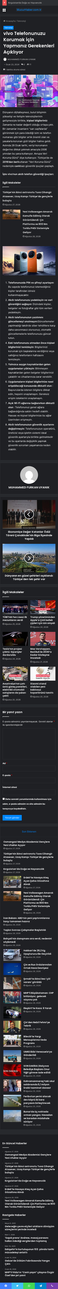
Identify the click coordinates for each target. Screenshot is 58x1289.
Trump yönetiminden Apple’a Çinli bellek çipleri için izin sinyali (42, 620)
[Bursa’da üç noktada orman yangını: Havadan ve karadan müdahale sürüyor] (12, 1116)
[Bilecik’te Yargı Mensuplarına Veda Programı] (12, 1041)
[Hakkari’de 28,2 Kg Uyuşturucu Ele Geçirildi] (12, 955)
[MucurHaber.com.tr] (29, 9)
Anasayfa (10, 21)
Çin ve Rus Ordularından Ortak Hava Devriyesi (38, 966)
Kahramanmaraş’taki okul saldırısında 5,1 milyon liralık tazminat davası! (39, 1084)
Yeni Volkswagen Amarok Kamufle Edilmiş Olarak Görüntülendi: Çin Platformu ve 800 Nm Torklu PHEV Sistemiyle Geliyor (38, 901)
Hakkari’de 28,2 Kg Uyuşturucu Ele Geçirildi (37, 952)
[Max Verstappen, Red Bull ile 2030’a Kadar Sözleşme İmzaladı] (42, 639)
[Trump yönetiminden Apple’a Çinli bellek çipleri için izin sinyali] (42, 607)
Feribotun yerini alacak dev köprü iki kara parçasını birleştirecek (37, 1100)
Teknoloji (21, 21)
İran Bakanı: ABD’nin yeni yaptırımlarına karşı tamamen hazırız (26, 919)
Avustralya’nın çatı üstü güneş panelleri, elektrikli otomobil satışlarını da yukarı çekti (15, 689)
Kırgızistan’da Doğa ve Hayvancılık (25, 2)
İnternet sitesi (10, 787)
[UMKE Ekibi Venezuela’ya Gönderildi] (12, 1056)
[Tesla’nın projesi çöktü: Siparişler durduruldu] (15, 639)
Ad (5, 763)
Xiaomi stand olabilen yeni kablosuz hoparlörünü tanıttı (41, 688)
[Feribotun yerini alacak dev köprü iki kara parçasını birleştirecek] (12, 1101)
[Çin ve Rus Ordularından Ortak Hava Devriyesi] (12, 969)
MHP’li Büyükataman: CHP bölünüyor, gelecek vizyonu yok (39, 996)
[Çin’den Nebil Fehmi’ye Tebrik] (12, 1027)
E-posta (7, 775)
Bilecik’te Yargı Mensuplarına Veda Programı (35, 1040)
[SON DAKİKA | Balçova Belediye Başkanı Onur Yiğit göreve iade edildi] (12, 1070)
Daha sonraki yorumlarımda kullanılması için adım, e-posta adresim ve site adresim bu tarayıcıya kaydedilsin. (27, 804)
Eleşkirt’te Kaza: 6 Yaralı (38, 1008)
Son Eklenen (29, 831)
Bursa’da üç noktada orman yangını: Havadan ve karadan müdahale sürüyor (38, 1116)
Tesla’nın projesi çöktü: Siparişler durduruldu (12, 651)
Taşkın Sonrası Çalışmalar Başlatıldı (24, 930)
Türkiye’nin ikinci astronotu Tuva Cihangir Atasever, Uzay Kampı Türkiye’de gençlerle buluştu (28, 196)
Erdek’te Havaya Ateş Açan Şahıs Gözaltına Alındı (36, 881)
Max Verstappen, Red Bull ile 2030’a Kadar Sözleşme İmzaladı (41, 653)
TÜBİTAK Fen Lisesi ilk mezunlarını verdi (15, 618)
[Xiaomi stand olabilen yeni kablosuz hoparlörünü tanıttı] (42, 674)
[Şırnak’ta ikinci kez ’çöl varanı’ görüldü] (12, 983)
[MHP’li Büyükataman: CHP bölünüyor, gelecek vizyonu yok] (12, 997)
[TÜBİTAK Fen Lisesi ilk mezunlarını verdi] (15, 607)
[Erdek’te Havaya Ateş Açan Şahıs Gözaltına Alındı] (12, 882)
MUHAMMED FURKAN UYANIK (22, 59)
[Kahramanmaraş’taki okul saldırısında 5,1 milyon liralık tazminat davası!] (12, 1085)
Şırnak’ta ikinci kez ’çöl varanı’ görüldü (37, 980)
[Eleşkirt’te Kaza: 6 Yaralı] (12, 1013)
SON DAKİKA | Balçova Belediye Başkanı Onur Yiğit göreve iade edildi (37, 1069)
